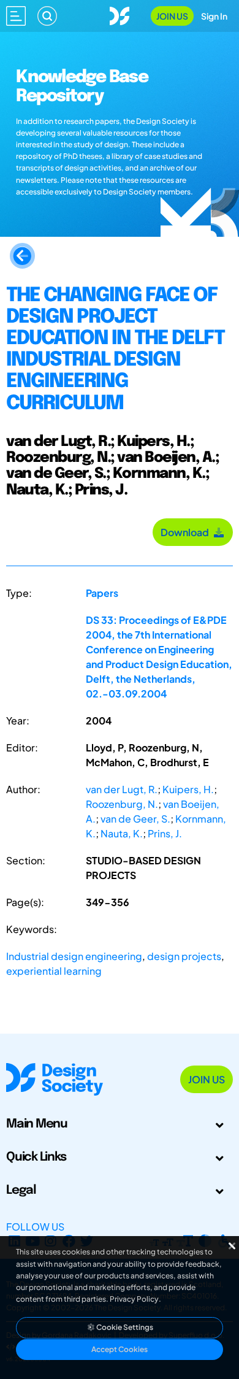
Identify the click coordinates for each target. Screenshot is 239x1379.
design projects (184, 956)
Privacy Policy (134, 1299)
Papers (102, 592)
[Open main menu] (16, 16)
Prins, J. (165, 833)
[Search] (47, 16)
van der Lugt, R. (121, 789)
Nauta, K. (122, 833)
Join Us (172, 15)
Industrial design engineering (74, 956)
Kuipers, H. (188, 789)
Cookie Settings (124, 1327)
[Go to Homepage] (119, 14)
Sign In (214, 15)
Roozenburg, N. (122, 803)
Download (187, 532)
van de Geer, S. (135, 818)
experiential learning (54, 970)
